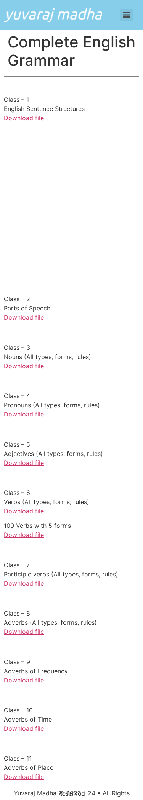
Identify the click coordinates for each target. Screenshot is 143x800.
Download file (24, 118)
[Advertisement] (71, 219)
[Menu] (126, 15)
